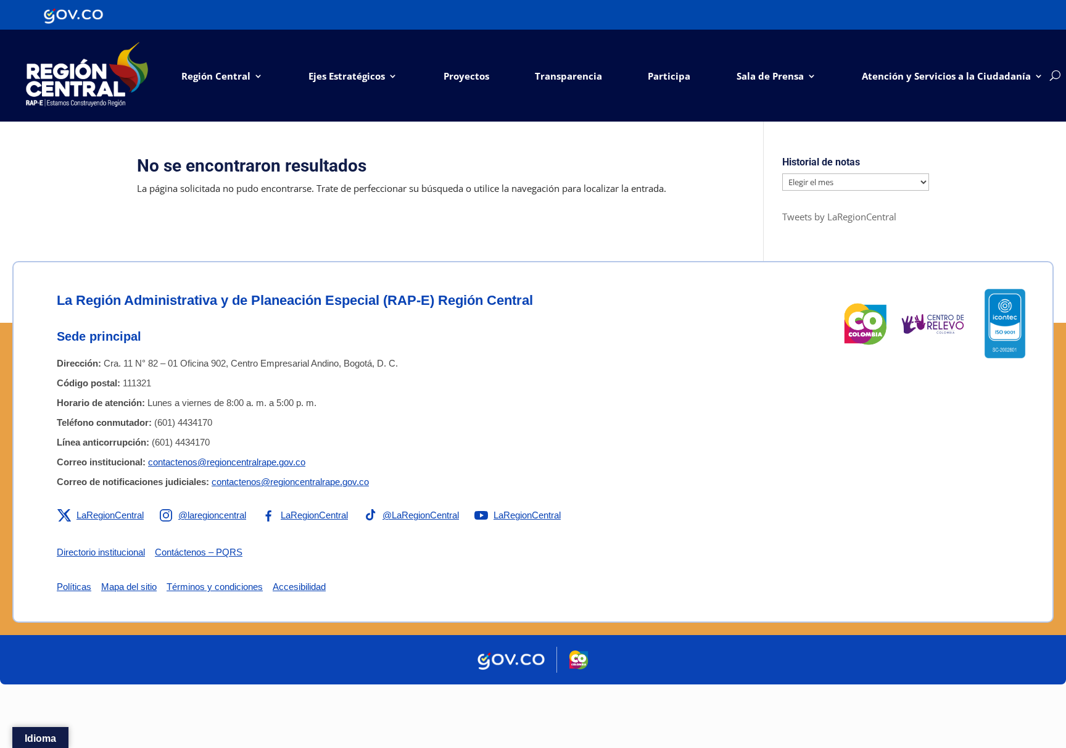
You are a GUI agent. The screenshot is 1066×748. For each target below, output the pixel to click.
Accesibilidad (299, 586)
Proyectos (466, 76)
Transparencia (568, 76)
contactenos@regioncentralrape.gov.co (226, 462)
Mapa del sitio (129, 586)
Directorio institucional (101, 552)
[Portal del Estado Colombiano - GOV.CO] (73, 15)
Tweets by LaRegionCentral (839, 216)
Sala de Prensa (770, 76)
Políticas (74, 586)
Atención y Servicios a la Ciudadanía (946, 76)
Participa (669, 76)
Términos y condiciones (215, 586)
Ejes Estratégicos (346, 76)
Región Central (215, 76)
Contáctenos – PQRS (198, 552)
